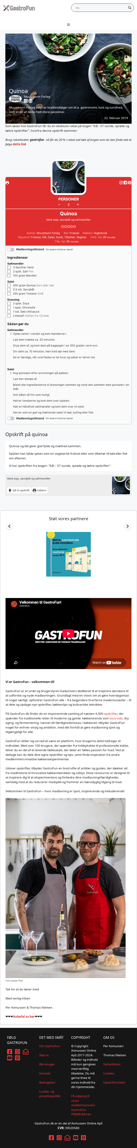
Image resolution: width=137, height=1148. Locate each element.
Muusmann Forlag (37, 96)
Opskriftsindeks (114, 1082)
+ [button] (78, 204)
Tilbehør (69, 237)
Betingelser (47, 1082)
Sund (59, 237)
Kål (44, 237)
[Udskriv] (7, 182)
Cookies (108, 1073)
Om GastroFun (49, 1046)
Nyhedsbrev (112, 1064)
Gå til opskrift (21, 490)
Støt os (44, 1055)
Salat (51, 237)
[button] (129, 182)
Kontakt (44, 1073)
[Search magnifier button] (129, 7)
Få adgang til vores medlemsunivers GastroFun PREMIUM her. (83, 1105)
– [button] (59, 204)
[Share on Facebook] (126, 182)
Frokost (36, 237)
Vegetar (81, 237)
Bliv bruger (47, 1064)
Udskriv (41, 490)
